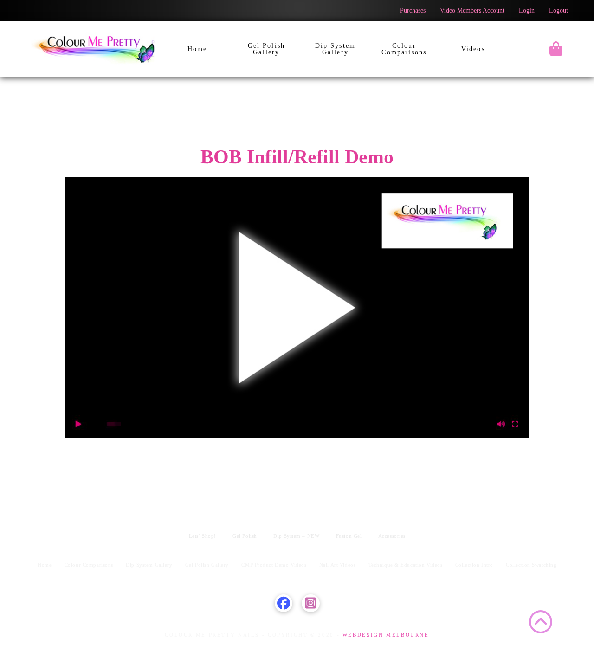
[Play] (79, 424)
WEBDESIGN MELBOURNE (384, 635)
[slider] (290, 424)
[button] (556, 49)
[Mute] (501, 424)
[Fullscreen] (515, 424)
